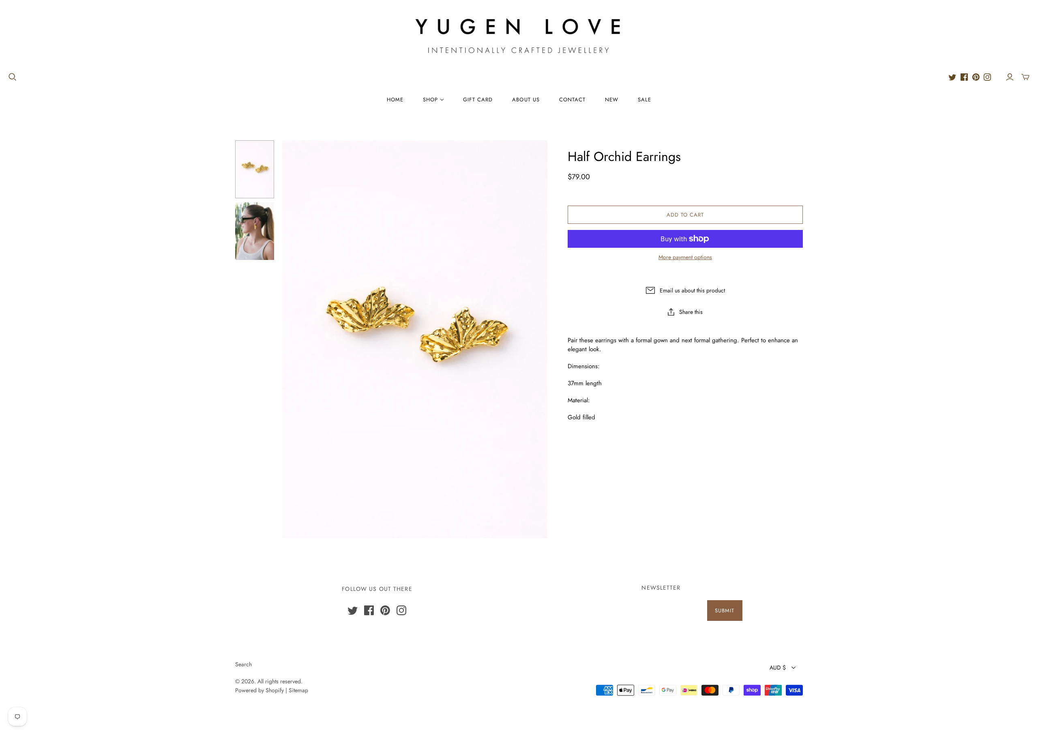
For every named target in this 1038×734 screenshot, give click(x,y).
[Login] (1010, 77)
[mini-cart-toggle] (1025, 77)
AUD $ (778, 667)
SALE (644, 99)
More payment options (685, 257)
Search (243, 664)
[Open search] (13, 77)
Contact (572, 99)
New (611, 99)
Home (395, 99)
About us (525, 99)
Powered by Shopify (259, 690)
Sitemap (298, 690)
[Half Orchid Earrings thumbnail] (254, 169)
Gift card (478, 99)
